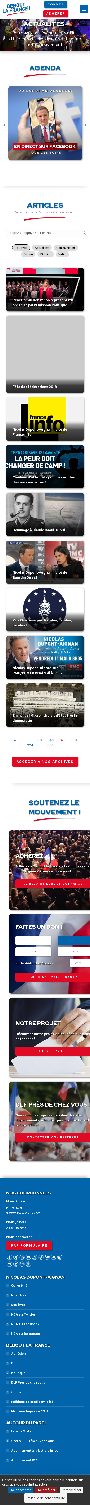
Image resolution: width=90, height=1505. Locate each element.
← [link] (14, 740)
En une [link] (28, 254)
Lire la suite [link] (22, 310)
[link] (84, 9)
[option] (45, 125)
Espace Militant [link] (23, 1431)
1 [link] (22, 740)
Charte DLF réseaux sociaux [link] (32, 1441)
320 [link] (40, 740)
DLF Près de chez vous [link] (28, 1382)
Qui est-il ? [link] (19, 1285)
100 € (33, 951)
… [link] (30, 740)
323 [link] (74, 740)
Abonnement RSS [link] (24, 1460)
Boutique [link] (18, 1373)
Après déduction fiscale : (34, 963)
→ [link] (61, 745)
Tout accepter (20, 1490)
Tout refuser (46, 1490)
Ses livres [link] (18, 1305)
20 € (33, 940)
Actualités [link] (42, 248)
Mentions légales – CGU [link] (29, 1411)
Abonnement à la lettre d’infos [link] (34, 1450)
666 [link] (50, 745)
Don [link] (14, 1363)
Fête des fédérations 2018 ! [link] (35, 387)
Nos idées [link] (18, 1295)
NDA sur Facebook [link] (25, 1324)
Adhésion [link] (18, 1354)
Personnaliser (71, 1490)
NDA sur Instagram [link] (25, 1334)
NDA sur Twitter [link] (23, 1314)
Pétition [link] (45, 254)
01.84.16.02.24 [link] (17, 1228)
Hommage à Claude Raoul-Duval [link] (39, 530)
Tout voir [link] (21, 248)
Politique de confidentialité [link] (32, 1402)
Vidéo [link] (62, 254)
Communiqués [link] (66, 248)
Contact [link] (17, 1392)
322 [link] (63, 740)
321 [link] (51, 740)
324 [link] (30, 745)
